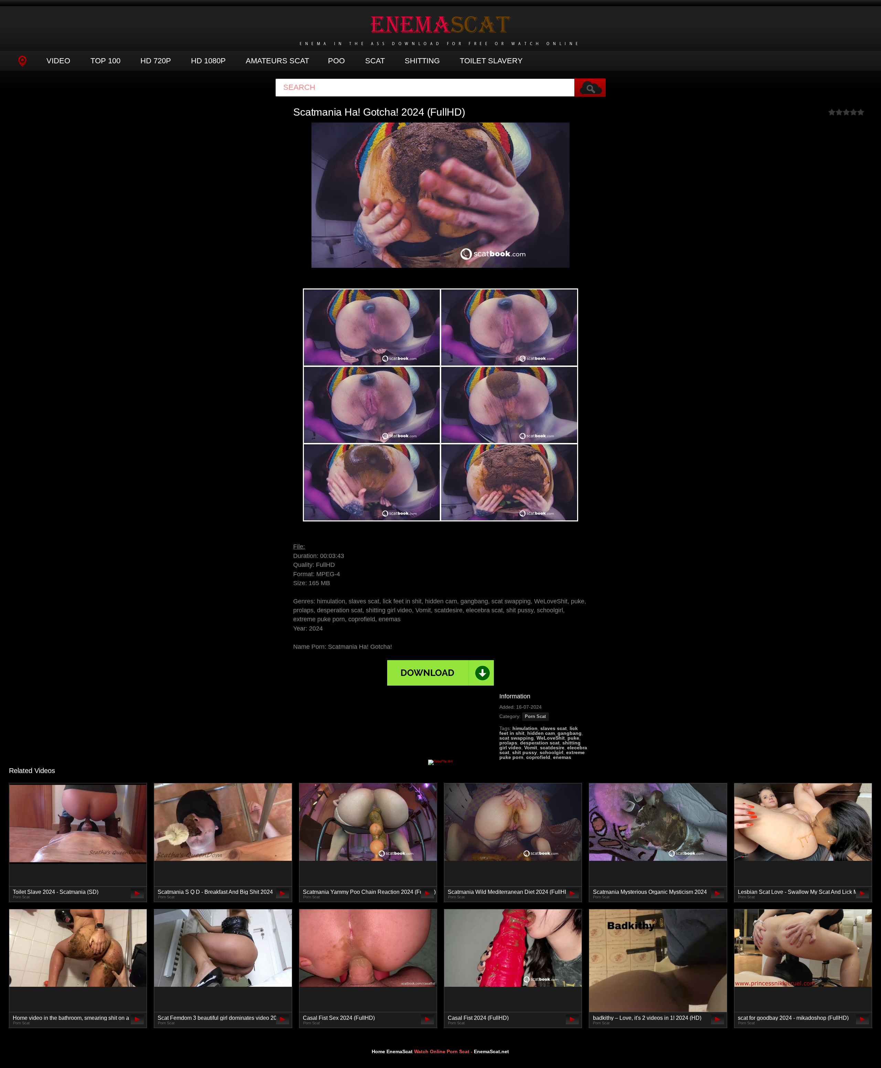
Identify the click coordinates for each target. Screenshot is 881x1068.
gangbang (570, 733)
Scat (375, 60)
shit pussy (524, 752)
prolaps (508, 743)
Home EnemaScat (392, 1051)
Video (58, 60)
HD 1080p (208, 60)
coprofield (538, 757)
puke (573, 738)
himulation (525, 728)
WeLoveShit (551, 738)
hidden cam (541, 733)
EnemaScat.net (491, 1051)
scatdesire (552, 747)
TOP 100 (105, 60)
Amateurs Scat (277, 60)
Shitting (422, 60)
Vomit (530, 747)
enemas (562, 757)
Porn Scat (535, 716)
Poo (336, 60)
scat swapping (516, 738)
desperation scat (540, 743)
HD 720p (155, 60)
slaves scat (553, 728)
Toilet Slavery (491, 60)
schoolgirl (551, 752)
